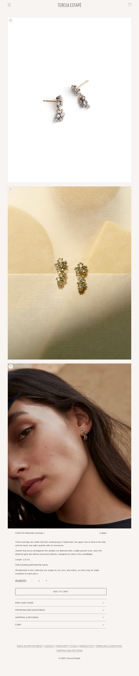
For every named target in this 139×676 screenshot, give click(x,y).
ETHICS (73, 646)
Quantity (21, 580)
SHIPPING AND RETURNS (69, 650)
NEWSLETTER (86, 646)
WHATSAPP (62, 646)
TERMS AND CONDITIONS (109, 646)
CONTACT (49, 646)
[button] (9, 4)
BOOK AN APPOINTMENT (29, 646)
